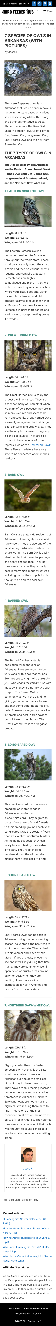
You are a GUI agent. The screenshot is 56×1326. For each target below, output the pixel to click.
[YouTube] (50, 3)
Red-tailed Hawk (40, 445)
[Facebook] (34, 3)
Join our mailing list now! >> (16, 4)
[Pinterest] (45, 3)
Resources (14, 1308)
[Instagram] (39, 3)
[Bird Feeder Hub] (17, 11)
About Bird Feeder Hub (35, 1308)
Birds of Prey (30, 1199)
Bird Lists (14, 1199)
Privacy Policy (22, 1313)
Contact (37, 1313)
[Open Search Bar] (37, 11)
